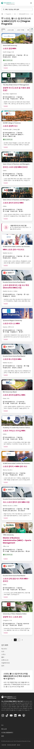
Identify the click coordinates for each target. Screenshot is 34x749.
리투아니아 (4, 660)
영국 (2, 666)
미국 (2, 651)
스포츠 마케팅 (20, 30)
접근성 (18, 744)
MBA (28, 30)
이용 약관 (4, 744)
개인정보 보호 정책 (11, 744)
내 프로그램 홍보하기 (7, 732)
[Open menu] (31, 3)
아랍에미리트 (5, 663)
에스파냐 (4, 649)
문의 (2, 736)
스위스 (3, 654)
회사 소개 (4, 729)
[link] (22, 640)
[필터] (31, 30)
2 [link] (18, 640)
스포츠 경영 (10, 30)
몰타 (2, 657)
